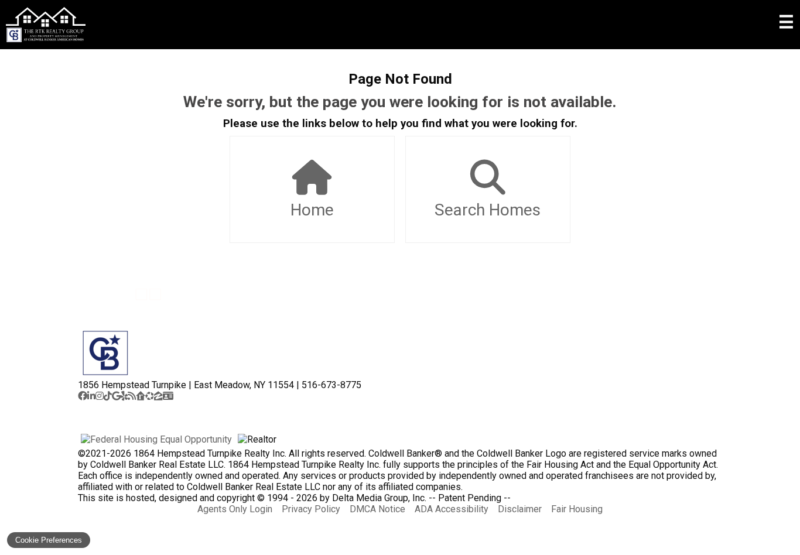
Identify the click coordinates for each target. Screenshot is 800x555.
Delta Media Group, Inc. (379, 497)
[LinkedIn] (91, 396)
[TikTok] (108, 396)
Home (312, 210)
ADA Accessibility (451, 509)
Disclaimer (520, 509)
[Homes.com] (149, 396)
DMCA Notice (377, 509)
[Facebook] (82, 396)
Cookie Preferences (48, 540)
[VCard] (168, 396)
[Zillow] (158, 396)
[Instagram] (99, 396)
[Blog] (132, 396)
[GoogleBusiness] (116, 396)
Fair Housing (577, 509)
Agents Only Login (234, 509)
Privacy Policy (311, 509)
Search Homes (488, 210)
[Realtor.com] (140, 396)
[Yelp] (124, 396)
